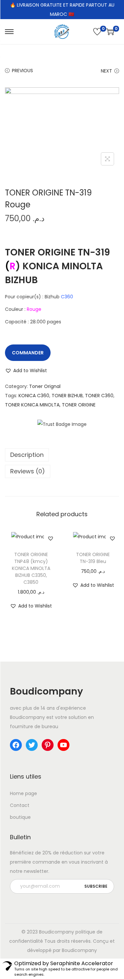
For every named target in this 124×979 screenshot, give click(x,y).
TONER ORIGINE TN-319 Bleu (93, 558)
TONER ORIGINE (79, 404)
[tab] (62, 454)
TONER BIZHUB (67, 395)
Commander (28, 352)
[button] (26, 370)
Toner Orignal (45, 386)
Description (27, 455)
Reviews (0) (27, 471)
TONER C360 (99, 395)
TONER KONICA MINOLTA (32, 404)
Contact (19, 805)
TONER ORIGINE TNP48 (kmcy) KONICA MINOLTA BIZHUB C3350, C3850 (31, 568)
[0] (97, 32)
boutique (20, 817)
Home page (23, 793)
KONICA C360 (34, 395)
